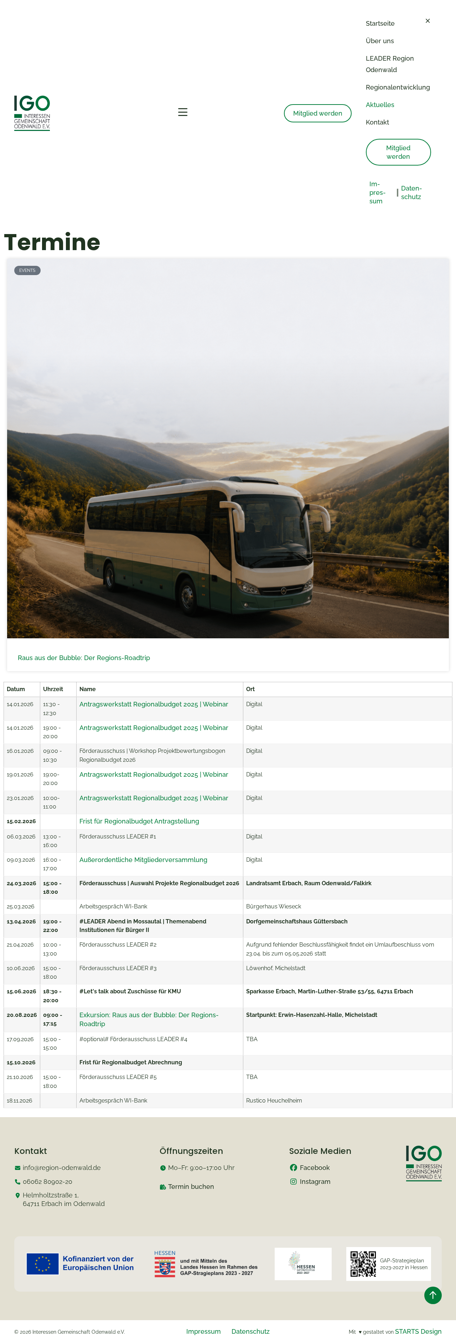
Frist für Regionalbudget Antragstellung (139, 821)
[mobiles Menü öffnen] (182, 112)
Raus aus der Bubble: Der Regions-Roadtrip (84, 658)
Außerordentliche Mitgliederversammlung (143, 859)
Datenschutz (251, 1331)
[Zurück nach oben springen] (433, 1295)
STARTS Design (418, 1331)
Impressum (203, 1331)
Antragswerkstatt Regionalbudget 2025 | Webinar (153, 704)
